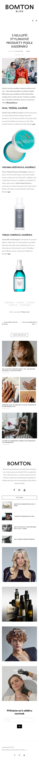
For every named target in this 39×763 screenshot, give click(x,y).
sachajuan (30, 302)
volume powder (25, 305)
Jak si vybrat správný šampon (24, 539)
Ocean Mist (20, 302)
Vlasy (28, 51)
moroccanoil (9, 302)
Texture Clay (13, 305)
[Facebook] (14, 490)
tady (33, 124)
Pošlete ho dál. (25, 312)
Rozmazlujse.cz (12, 103)
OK (19, 726)
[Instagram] (19, 490)
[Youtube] (24, 490)
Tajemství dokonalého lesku (24, 516)
